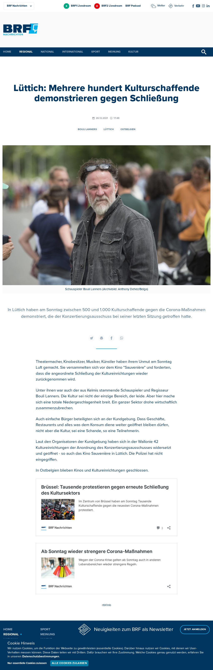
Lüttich (109, 129)
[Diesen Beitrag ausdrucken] (101, 338)
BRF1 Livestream (81, 5)
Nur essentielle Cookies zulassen (27, 663)
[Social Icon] (193, 6)
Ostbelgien (127, 129)
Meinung (114, 51)
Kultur (133, 51)
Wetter (161, 5)
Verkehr (179, 5)
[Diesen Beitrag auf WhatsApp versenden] (121, 338)
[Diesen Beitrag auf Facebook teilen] (111, 338)
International (72, 51)
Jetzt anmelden (195, 629)
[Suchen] (203, 52)
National (47, 51)
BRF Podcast (133, 5)
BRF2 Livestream (112, 5)
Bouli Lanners (87, 129)
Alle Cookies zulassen (69, 663)
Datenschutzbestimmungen (40, 656)
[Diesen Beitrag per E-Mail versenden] (91, 338)
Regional (26, 51)
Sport (95, 51)
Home (7, 51)
